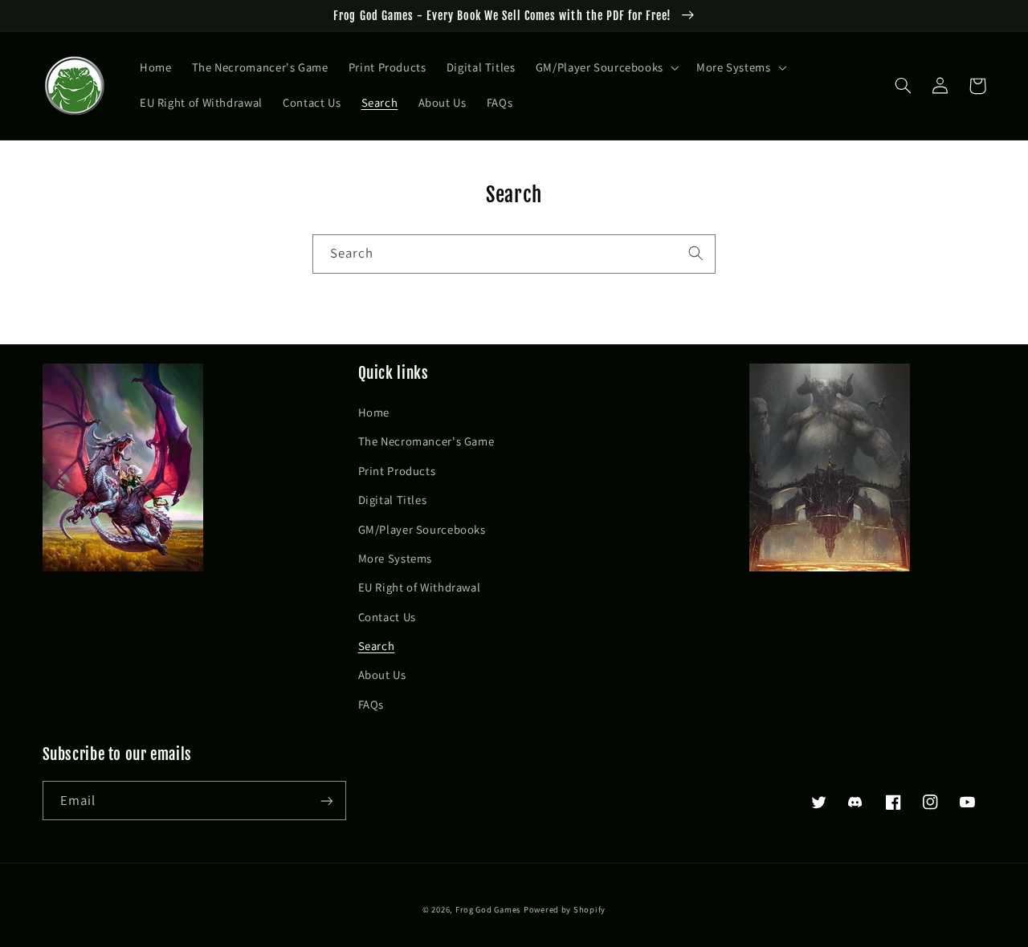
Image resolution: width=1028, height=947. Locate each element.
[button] (605, 68)
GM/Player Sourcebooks (422, 529)
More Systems (395, 558)
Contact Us (387, 616)
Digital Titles (392, 499)
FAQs (371, 704)
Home (374, 412)
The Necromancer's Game (426, 441)
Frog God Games (487, 909)
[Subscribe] (326, 800)
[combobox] (514, 254)
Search (376, 645)
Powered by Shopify (565, 909)
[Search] (696, 253)
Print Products (397, 470)
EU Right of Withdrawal (419, 587)
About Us (382, 674)
